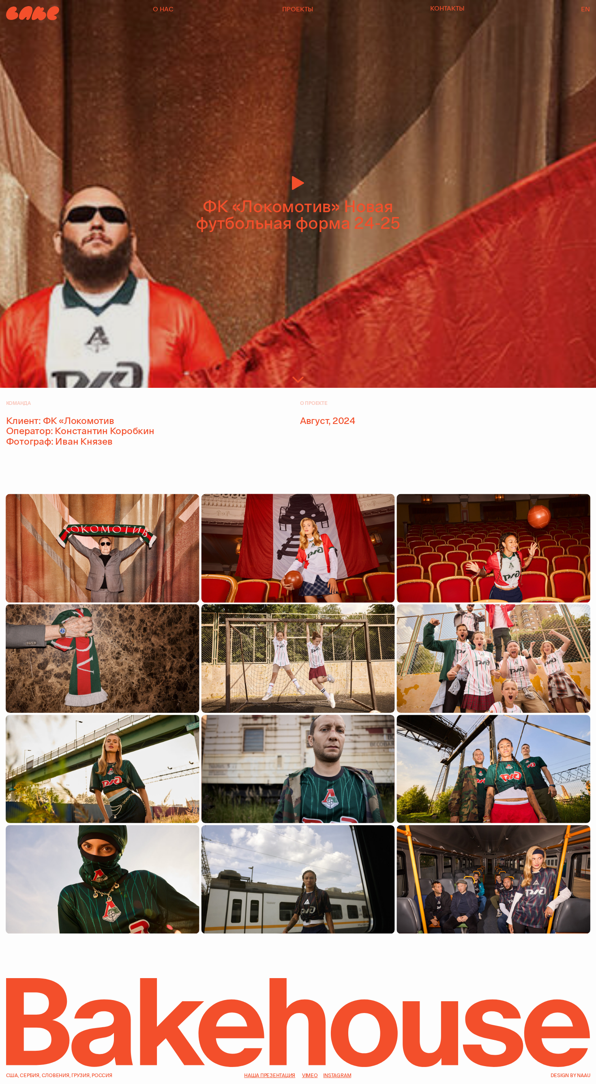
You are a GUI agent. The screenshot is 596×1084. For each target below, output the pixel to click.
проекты (297, 9)
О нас (163, 9)
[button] (298, 237)
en (585, 9)
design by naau (570, 1075)
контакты (447, 8)
